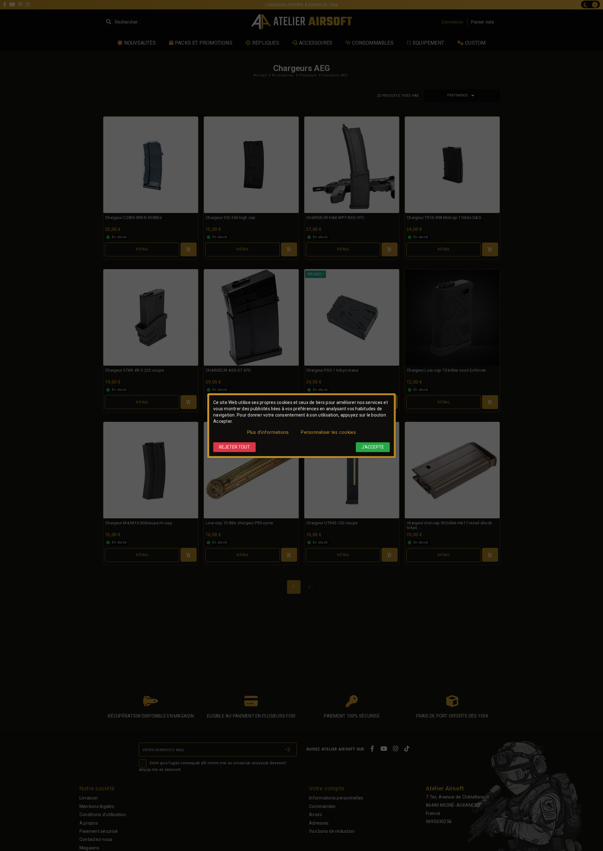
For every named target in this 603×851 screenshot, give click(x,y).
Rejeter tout (234, 447)
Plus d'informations (268, 432)
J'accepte (372, 447)
